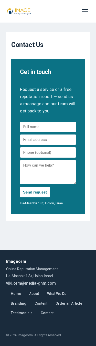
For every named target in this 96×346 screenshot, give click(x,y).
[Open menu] (85, 11)
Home (16, 294)
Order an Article (69, 303)
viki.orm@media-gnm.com (31, 283)
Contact (47, 313)
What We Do (57, 294)
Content (41, 303)
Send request (35, 192)
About (34, 294)
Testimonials (22, 313)
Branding (18, 303)
